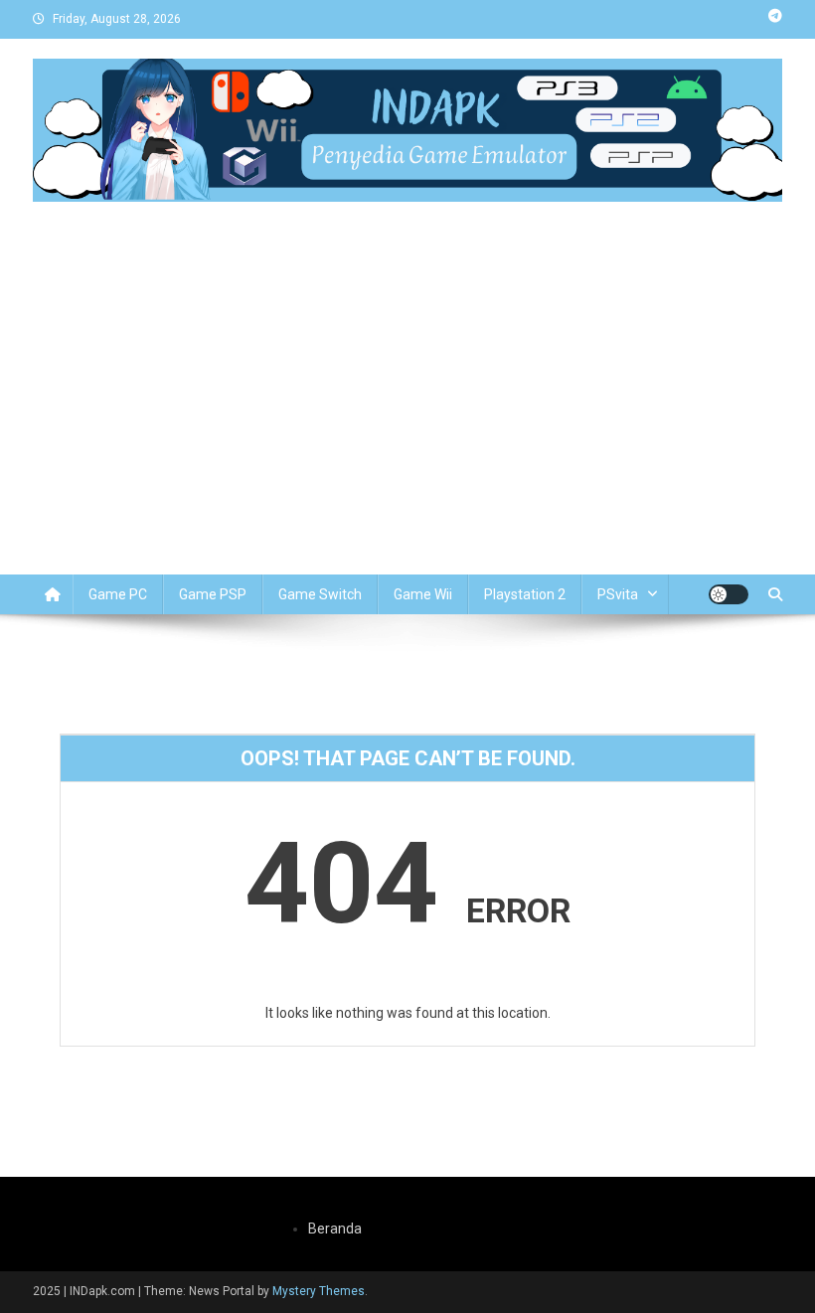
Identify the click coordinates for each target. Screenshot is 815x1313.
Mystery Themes (318, 1291)
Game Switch (320, 594)
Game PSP (212, 594)
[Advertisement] (407, 425)
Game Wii (423, 594)
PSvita (617, 594)
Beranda (335, 1228)
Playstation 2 (525, 594)
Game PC (117, 594)
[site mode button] (728, 594)
